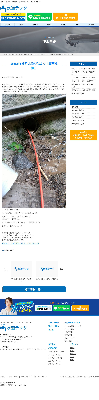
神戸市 (72, 351)
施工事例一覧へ (34, 289)
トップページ (53, 323)
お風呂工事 (68, 332)
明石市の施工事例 (78, 117)
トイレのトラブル (54, 355)
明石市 (72, 357)
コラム (77, 24)
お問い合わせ (91, 24)
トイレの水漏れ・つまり (73, 326)
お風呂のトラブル (54, 361)
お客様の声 (35, 24)
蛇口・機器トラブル (72, 341)
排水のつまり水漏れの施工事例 (82, 81)
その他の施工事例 (78, 93)
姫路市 (72, 348)
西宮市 (72, 360)
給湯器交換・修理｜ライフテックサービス (13, 385)
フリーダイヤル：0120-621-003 (11, 339)
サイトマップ (25, 376)
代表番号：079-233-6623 (8, 342)
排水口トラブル (70, 338)
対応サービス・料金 (72, 323)
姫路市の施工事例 (78, 113)
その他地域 (75, 107)
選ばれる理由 (7, 24)
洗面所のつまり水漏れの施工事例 (83, 90)
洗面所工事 (68, 335)
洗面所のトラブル (54, 364)
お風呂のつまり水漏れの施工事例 (83, 68)
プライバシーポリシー (40, 376)
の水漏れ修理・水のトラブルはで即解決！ (83, 135)
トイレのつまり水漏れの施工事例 (83, 77)
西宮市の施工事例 (78, 124)
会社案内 (49, 24)
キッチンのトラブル (55, 358)
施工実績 (63, 24)
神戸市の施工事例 (78, 120)
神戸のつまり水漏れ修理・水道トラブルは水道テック (20, 243)
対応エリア (74, 344)
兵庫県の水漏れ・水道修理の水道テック (74, 376)
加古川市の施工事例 (78, 110)
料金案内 (21, 24)
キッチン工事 (69, 329)
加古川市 (73, 354)
